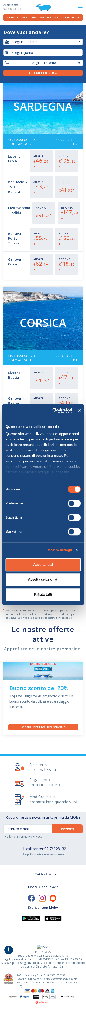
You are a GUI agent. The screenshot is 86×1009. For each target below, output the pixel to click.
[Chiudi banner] (79, 410)
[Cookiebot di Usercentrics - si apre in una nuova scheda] (54, 411)
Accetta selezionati (43, 579)
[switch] (74, 503)
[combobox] (43, 52)
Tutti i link (43, 874)
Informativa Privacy (29, 836)
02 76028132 (55, 848)
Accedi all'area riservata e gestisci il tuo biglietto (43, 17)
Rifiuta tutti (43, 594)
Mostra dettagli (59, 550)
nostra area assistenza (49, 854)
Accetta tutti (43, 565)
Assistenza (12, 7)
